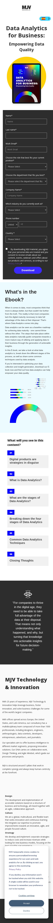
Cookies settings (27, 895)
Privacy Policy (15, 869)
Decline (26, 911)
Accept (26, 903)
